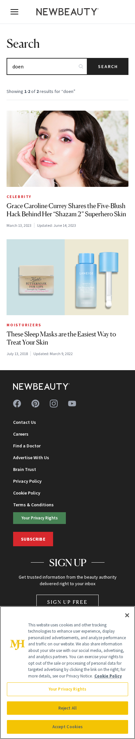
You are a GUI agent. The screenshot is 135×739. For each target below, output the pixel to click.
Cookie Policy (26, 493)
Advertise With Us (31, 457)
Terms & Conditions (33, 505)
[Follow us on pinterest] (35, 403)
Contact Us (24, 422)
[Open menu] (14, 12)
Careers (21, 434)
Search (108, 66)
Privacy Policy (27, 481)
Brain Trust (24, 469)
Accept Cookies (67, 727)
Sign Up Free (67, 602)
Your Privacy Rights (40, 517)
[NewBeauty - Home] (67, 11)
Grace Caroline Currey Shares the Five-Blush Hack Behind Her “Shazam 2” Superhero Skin (66, 210)
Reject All (67, 708)
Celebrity (19, 196)
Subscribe (33, 539)
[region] (67, 672)
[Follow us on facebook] (17, 403)
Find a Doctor (27, 446)
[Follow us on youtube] (72, 403)
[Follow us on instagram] (54, 403)
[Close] (127, 615)
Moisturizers (24, 324)
